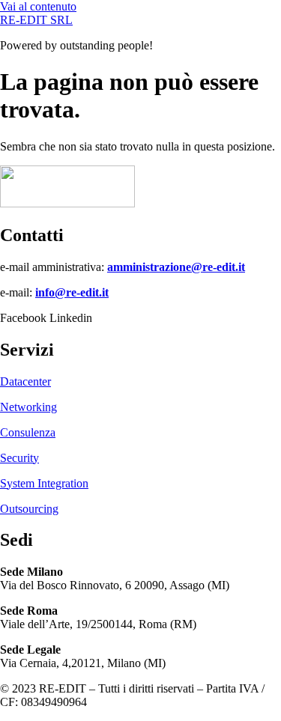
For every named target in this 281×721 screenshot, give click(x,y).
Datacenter (25, 381)
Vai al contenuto (38, 6)
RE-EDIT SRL (36, 19)
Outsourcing (29, 508)
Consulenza (27, 432)
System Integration (44, 483)
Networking (28, 407)
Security (19, 457)
